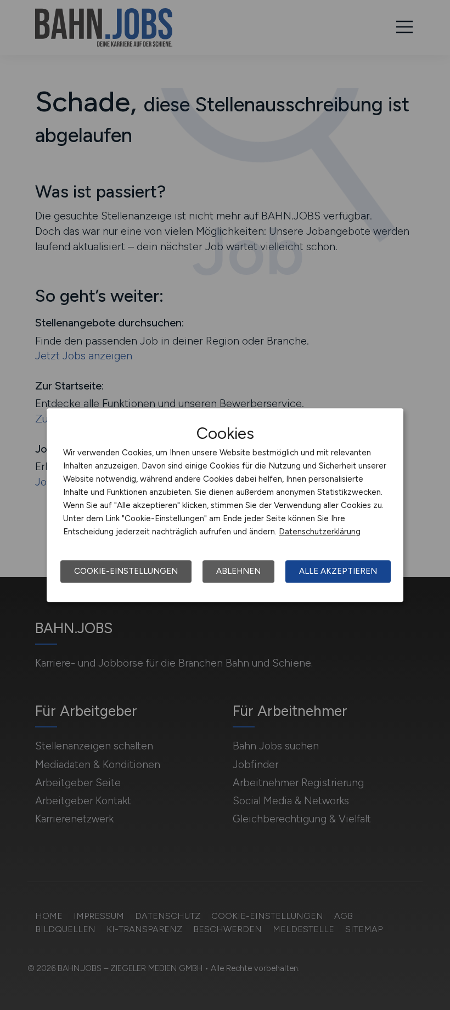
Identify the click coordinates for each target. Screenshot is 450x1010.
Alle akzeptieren (338, 571)
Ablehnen (238, 571)
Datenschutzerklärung (320, 532)
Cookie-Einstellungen (126, 571)
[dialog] (225, 505)
